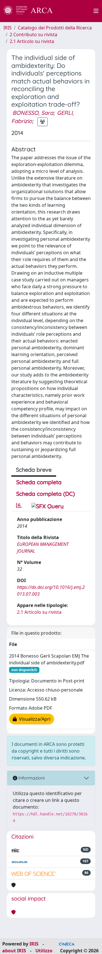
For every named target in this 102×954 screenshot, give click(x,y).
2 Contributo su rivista (33, 34)
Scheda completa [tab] (38, 482)
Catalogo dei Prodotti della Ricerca (55, 28)
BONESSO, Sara (32, 112)
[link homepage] (31, 11)
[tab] (19, 505)
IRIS (7, 28)
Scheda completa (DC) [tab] (45, 493)
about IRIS (14, 950)
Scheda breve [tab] (34, 469)
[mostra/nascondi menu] (96, 11)
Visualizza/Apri (33, 719)
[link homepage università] (76, 11)
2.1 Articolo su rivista (32, 41)
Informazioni (30, 778)
